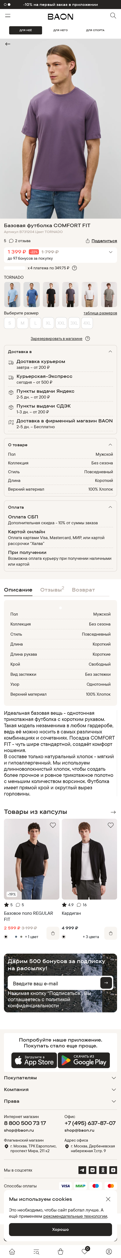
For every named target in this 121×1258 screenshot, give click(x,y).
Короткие (102, 654)
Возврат (83, 589)
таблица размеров (100, 312)
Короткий (104, 480)
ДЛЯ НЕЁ (26, 30)
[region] (59, 753)
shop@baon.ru (19, 1130)
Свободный (100, 664)
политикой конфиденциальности (39, 1002)
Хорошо (60, 1229)
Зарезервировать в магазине (56, 338)
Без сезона (102, 463)
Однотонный (99, 684)
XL (48, 323)
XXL (61, 323)
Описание (18, 589)
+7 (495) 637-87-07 (90, 1122)
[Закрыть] (108, 1199)
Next (113, 812)
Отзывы (52, 589)
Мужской (104, 454)
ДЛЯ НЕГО (60, 30)
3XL (74, 323)
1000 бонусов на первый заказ (60, 4)
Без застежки (98, 674)
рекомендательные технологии (75, 1216)
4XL (87, 323)
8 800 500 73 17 (25, 1122)
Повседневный (98, 471)
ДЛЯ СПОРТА (95, 30)
